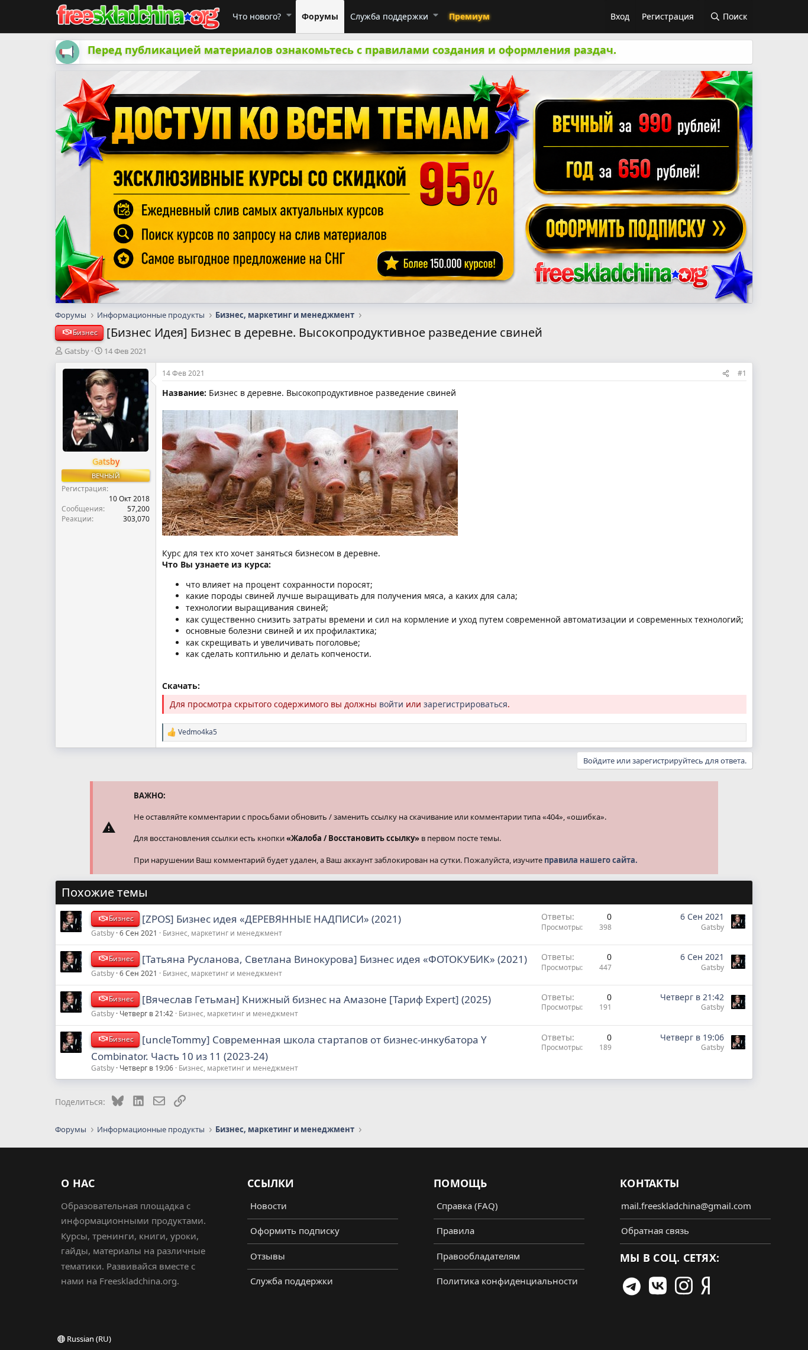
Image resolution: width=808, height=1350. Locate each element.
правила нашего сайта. (591, 860)
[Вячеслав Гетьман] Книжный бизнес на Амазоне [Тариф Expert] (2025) (316, 999)
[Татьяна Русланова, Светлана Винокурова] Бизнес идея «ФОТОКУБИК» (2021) (334, 959)
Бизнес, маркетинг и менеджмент (222, 933)
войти (391, 704)
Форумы (320, 16)
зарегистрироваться (466, 704)
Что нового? (256, 16)
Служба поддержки (389, 16)
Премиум (469, 16)
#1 (742, 373)
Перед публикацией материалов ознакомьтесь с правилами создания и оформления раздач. (352, 50)
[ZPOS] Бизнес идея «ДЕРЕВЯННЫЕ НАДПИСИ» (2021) (271, 919)
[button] (288, 15)
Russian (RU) (88, 1338)
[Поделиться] (725, 373)
